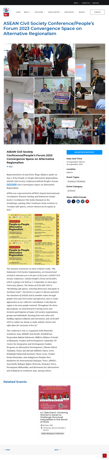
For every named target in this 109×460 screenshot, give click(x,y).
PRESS (76, 3)
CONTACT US (86, 3)
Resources (69, 12)
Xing (83, 201)
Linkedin (78, 201)
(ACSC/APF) (12, 184)
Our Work (38, 12)
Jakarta (70, 172)
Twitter (73, 201)
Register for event (84, 152)
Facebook (69, 201)
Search (82, 12)
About (26, 12)
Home (18, 12)
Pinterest (87, 201)
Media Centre (53, 12)
